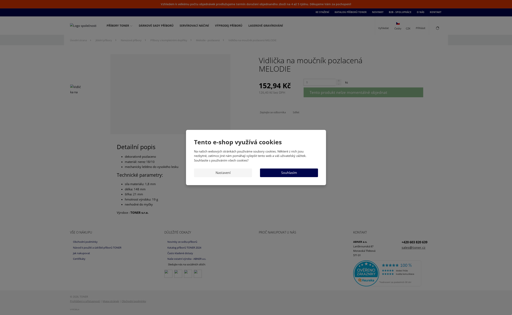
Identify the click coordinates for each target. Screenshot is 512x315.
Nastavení (223, 173)
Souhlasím (289, 173)
